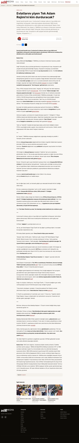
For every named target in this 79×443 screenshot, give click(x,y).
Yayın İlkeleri (43, 418)
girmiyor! (49, 101)
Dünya (22, 1)
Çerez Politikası (63, 416)
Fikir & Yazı (67, 1)
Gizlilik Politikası (63, 412)
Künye (42, 414)
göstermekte (35, 111)
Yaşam (26, 1)
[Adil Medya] (7, 1)
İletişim (42, 416)
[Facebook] (2, 417)
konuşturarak (34, 90)
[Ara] (77, 2)
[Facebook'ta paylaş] (23, 45)
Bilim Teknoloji (61, 1)
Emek (45, 1)
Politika (35, 1)
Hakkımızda (43, 412)
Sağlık (48, 1)
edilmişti (29, 193)
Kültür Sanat (54, 1)
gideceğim (45, 243)
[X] (5, 417)
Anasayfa (3, 5)
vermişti (33, 325)
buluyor (50, 121)
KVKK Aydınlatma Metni (65, 414)
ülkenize (32, 315)
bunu (22, 335)
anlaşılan (44, 83)
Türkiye (30, 1)
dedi (31, 279)
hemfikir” (54, 103)
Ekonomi (40, 1)
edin (36, 264)
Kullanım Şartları (63, 418)
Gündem (17, 1)
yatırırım (50, 290)
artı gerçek (23, 374)
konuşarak (38, 93)
